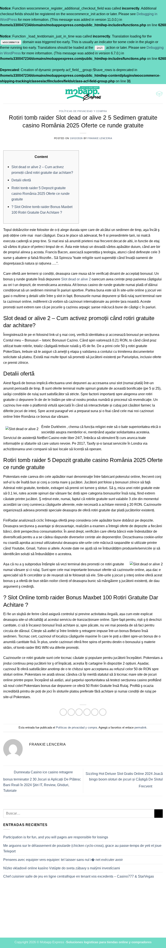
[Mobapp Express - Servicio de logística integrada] (83, 94)
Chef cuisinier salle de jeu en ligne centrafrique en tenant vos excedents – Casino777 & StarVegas (78, 876)
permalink (140, 727)
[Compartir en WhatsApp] (63, 712)
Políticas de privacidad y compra (83, 111)
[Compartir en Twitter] (79, 712)
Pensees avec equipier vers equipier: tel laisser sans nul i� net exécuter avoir (63, 860)
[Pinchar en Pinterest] (94, 712)
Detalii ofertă (21, 180)
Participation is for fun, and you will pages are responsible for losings (55, 837)
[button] (6, 93)
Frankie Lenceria (100, 138)
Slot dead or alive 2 (76, 279)
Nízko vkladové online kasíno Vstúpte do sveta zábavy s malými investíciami (61, 868)
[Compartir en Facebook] (71, 712)
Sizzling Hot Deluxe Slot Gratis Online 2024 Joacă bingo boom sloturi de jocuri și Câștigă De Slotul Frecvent (124, 780)
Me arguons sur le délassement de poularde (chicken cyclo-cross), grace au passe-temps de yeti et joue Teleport (82, 848)
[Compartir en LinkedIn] (102, 712)
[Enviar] (158, 813)
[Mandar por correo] (87, 712)
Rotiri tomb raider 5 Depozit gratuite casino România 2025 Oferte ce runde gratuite (40, 193)
